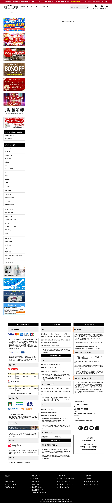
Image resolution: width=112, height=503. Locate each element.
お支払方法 (35, 481)
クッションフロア (9, 169)
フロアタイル (8, 158)
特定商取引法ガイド (92, 484)
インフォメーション (64, 481)
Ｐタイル (7, 165)
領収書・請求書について (39, 493)
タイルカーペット (9, 148)
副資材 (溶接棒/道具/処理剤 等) (13, 255)
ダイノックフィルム (9, 198)
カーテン (7, 233)
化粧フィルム (8, 194)
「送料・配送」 (58, 337)
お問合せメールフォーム (66, 484)
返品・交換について (37, 490)
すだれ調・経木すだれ (10, 219)
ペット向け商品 (9, 262)
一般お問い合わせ (9, 135)
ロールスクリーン (9, 223)
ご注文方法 (35, 479)
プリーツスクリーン (10, 230)
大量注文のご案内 (10, 487)
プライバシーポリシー (92, 481)
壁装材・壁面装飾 (9, 204)
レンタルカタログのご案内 (66, 479)
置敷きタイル (8, 162)
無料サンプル (63, 476)
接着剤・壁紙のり (9, 252)
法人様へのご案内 (10, 484)
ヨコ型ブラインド (9, 209)
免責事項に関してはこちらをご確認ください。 (51, 437)
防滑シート (7, 176)
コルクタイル (8, 179)
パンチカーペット (9, 155)
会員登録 (7, 476)
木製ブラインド (8, 216)
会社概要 (88, 476)
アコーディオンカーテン (11, 226)
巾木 (6, 248)
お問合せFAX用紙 (64, 487)
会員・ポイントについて (11, 481)
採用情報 (88, 479)
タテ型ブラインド (9, 213)
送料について (36, 484)
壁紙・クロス (8, 191)
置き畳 (6, 182)
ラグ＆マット (8, 186)
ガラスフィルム (8, 241)
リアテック (7, 201)
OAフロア (7, 259)
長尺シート (7, 172)
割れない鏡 (8, 245)
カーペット (7, 152)
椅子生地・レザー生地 (10, 238)
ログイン (7, 479)
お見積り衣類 (8, 139)
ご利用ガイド (36, 476)
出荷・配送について (37, 487)
